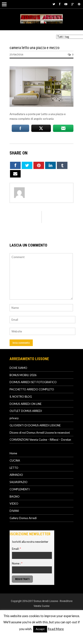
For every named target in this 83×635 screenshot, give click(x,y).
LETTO (14, 467)
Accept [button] (40, 629)
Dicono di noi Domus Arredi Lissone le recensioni (40, 432)
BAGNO (15, 496)
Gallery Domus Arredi (23, 518)
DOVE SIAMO (18, 367)
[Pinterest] (79, 4)
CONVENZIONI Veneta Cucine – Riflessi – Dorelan (40, 439)
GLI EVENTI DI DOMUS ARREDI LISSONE (35, 425)
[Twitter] (54, 4)
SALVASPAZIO (18, 482)
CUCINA (15, 460)
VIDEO (14, 503)
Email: (16, 548)
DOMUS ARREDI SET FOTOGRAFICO (33, 382)
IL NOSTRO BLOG (21, 396)
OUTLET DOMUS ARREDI (26, 411)
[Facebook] (59, 4)
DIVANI (14, 510)
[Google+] (72, 4)
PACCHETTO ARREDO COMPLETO (32, 389)
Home (13, 453)
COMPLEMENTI (20, 489)
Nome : (17, 563)
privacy (14, 418)
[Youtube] (65, 4)
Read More (56, 629)
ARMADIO (16, 474)
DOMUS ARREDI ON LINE (26, 404)
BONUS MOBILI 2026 (23, 375)
